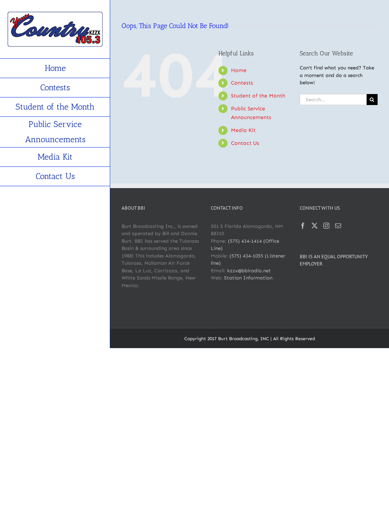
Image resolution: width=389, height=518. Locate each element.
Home (239, 70)
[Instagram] (326, 226)
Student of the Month (258, 96)
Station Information (248, 278)
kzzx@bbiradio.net (249, 270)
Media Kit (243, 130)
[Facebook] (303, 226)
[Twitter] (315, 226)
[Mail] (338, 226)
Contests (242, 83)
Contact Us (245, 143)
